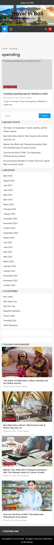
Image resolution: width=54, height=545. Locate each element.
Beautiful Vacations (11, 311)
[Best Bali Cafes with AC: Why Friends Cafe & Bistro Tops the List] (27, 406)
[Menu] (10, 29)
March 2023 (8, 261)
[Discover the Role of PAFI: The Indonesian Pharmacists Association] (27, 496)
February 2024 (9, 209)
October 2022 (9, 285)
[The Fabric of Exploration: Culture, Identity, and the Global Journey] (27, 362)
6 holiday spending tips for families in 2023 (25, 93)
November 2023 (10, 223)
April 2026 (7, 176)
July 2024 (7, 185)
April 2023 (7, 257)
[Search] (45, 29)
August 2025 (9, 181)
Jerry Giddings (26, 98)
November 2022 (10, 280)
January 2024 (9, 214)
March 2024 (8, 204)
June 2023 (8, 247)
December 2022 (10, 276)
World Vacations (10, 325)
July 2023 (7, 242)
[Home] (4, 29)
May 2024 (7, 195)
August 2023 (9, 238)
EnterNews (48, 538)
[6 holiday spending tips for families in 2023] (27, 74)
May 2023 (7, 252)
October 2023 (9, 228)
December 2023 (10, 219)
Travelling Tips (9, 320)
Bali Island (8, 297)
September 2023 (10, 233)
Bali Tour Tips (10, 87)
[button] (10, 29)
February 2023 (9, 266)
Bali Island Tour (10, 301)
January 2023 (9, 271)
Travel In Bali (27, 13)
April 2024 (7, 199)
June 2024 (8, 190)
